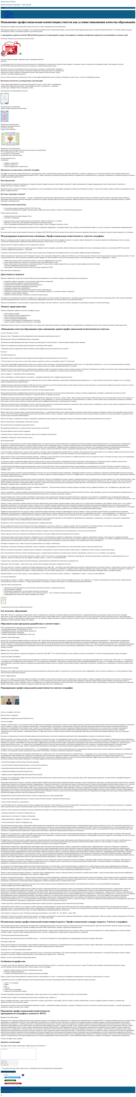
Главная (6, 11)
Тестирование (8, 14)
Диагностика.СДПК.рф (8, 1)
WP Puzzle (9, 1092)
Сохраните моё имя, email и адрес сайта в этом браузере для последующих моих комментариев (32, 1068)
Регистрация (8, 12)
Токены (6, 16)
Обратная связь (9, 17)
